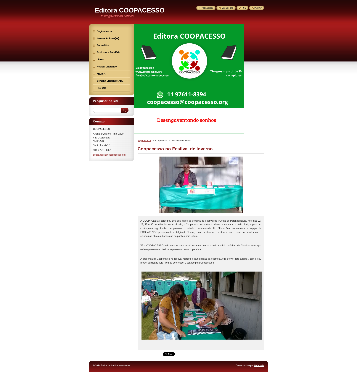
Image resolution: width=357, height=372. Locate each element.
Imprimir (258, 8)
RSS (244, 8)
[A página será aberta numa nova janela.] (201, 213)
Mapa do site (227, 8)
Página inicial (144, 140)
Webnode (259, 365)
